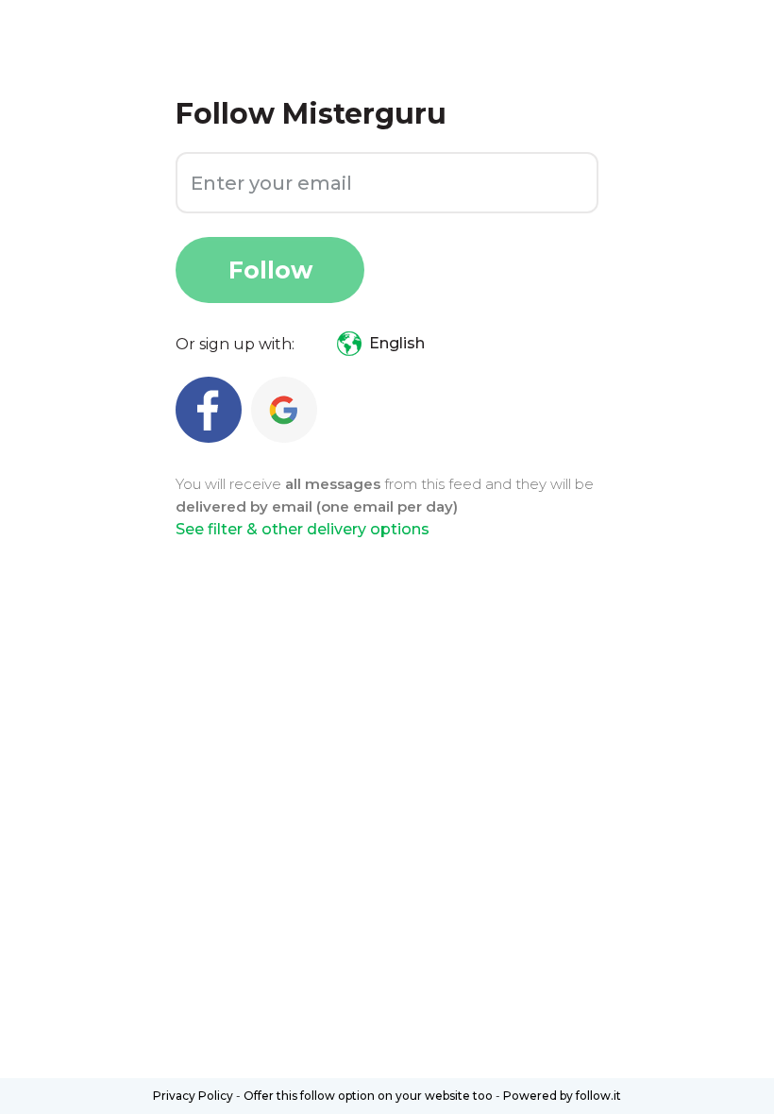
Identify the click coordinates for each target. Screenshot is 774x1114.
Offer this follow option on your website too (368, 1096)
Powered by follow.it (562, 1096)
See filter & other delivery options (302, 529)
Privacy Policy (193, 1096)
